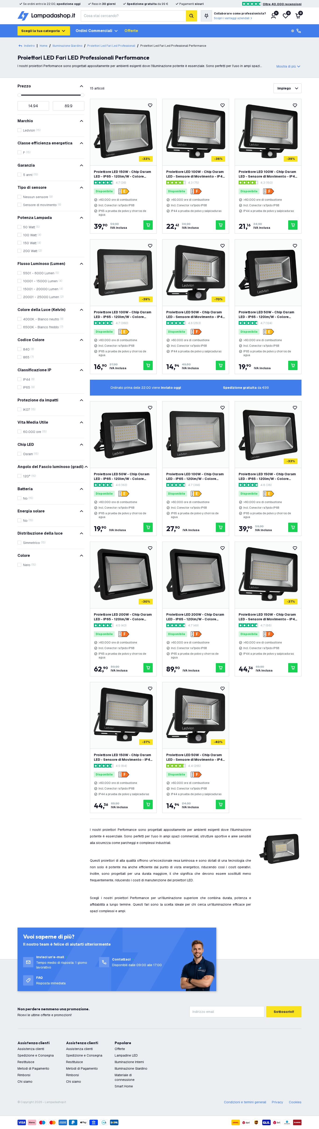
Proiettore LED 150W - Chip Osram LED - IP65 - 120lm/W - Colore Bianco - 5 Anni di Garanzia (122, 174)
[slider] (19, 95)
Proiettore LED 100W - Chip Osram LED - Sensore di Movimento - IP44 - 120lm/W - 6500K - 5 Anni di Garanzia (268, 174)
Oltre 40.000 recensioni (282, 4)
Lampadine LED (126, 1055)
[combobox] (133, 15)
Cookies (295, 1102)
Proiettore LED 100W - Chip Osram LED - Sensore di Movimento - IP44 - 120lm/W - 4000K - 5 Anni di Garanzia (195, 174)
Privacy (277, 1102)
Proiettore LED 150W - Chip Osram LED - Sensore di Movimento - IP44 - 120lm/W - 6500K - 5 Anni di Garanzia (123, 757)
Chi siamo (25, 1081)
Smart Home (124, 1086)
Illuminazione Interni (129, 1062)
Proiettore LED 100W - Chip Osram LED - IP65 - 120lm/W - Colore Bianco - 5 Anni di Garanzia (122, 314)
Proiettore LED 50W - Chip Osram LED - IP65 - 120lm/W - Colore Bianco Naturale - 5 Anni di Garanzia (266, 314)
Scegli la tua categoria (40, 31)
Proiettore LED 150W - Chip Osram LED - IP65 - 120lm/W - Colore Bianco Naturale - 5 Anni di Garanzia (267, 476)
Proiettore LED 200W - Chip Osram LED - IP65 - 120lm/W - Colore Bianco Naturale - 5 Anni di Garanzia (195, 617)
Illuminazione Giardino (131, 1068)
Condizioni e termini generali (245, 1102)
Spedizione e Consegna (36, 1055)
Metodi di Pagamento (33, 1068)
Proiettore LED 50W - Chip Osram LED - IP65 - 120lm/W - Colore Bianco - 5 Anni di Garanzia (121, 476)
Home (43, 46)
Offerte (131, 30)
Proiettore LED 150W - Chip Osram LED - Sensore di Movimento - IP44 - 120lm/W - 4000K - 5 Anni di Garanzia (268, 617)
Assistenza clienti (31, 1049)
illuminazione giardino (67, 46)
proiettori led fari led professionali (111, 46)
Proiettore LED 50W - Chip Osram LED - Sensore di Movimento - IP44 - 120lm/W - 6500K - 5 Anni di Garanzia (195, 314)
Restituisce (26, 1062)
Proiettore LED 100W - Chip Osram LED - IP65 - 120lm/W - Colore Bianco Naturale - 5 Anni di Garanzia (195, 476)
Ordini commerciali (94, 30)
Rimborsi (24, 1075)
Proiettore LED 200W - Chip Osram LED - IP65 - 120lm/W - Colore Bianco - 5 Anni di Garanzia (123, 617)
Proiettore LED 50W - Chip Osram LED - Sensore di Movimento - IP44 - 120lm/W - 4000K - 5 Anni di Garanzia (195, 757)
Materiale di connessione (125, 1077)
